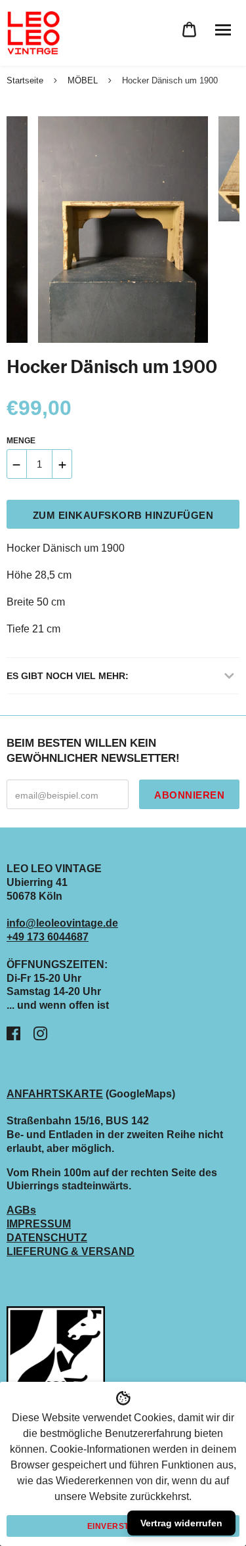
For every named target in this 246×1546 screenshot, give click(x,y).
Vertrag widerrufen (181, 1523)
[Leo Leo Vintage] (33, 33)
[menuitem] (189, 30)
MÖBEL (83, 80)
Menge (21, 440)
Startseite (25, 80)
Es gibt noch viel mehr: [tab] (68, 676)
